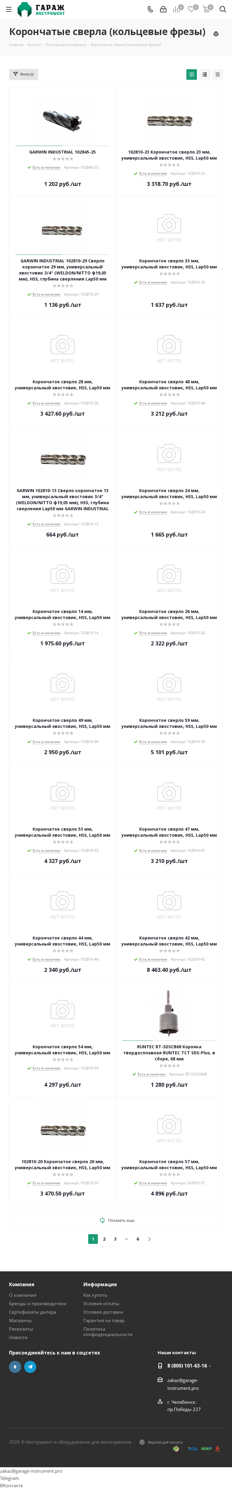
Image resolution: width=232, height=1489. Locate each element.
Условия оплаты (101, 1303)
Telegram (30, 1367)
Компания (21, 1284)
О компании (23, 1295)
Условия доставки (103, 1312)
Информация (100, 1284)
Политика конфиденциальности (108, 1331)
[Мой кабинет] (163, 9)
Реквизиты (21, 1329)
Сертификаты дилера (32, 1312)
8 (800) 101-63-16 (187, 1365)
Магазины (20, 1320)
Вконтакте (15, 1367)
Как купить (95, 1295)
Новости (18, 1337)
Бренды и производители (37, 1303)
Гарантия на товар (103, 1320)
